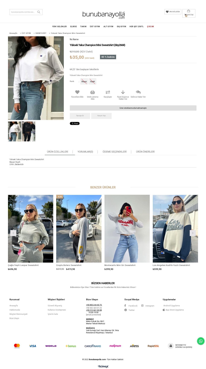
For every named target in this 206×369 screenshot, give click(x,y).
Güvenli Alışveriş (55, 305)
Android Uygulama (171, 305)
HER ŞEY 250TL (137, 26)
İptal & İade (53, 314)
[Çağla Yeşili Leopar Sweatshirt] (30, 229)
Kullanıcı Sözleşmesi (57, 310)
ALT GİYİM (108, 26)
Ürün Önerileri (145, 151)
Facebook (133, 306)
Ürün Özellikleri (57, 151)
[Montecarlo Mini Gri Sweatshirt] (127, 229)
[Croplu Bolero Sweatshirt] (78, 229)
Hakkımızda (15, 310)
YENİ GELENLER (59, 26)
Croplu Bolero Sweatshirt (68, 265)
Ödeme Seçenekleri (115, 151)
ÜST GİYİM (95, 26)
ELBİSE (73, 26)
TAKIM (83, 26)
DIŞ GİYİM (121, 26)
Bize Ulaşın (14, 318)
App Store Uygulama (175, 310)
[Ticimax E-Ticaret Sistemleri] (103, 366)
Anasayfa (14, 305)
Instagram (149, 306)
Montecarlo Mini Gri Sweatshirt (120, 265)
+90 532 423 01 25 (94, 308)
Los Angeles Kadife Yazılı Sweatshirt (171, 265)
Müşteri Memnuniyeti (18, 314)
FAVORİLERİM (174, 12)
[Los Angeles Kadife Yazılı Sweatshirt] (175, 229)
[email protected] (93, 315)
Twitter (131, 310)
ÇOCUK (150, 26)
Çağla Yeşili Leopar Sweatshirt (23, 265)
